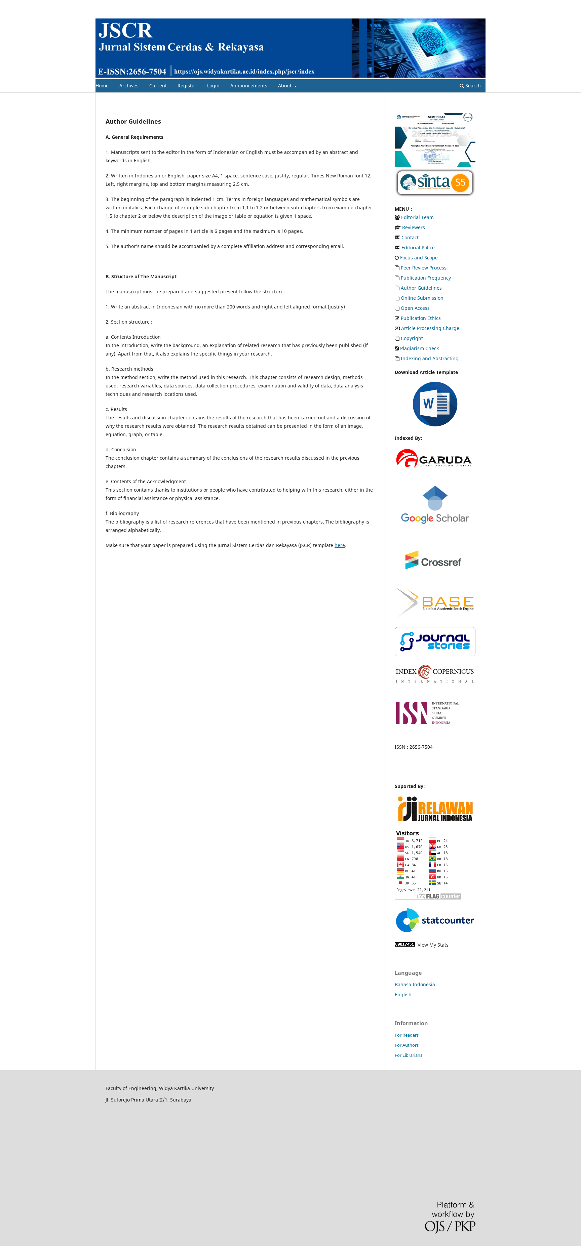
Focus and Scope (419, 257)
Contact (410, 237)
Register (187, 85)
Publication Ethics (421, 318)
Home (102, 85)
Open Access (415, 308)
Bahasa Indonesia (415, 984)
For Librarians (408, 1055)
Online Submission (422, 298)
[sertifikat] (435, 165)
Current (158, 85)
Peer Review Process (424, 267)
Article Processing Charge (430, 328)
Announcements (248, 85)
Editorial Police (418, 247)
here (340, 545)
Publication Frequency (426, 278)
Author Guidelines (421, 288)
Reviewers (413, 227)
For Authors (407, 1045)
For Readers (407, 1035)
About (285, 85)
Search (472, 85)
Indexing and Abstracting (430, 358)
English (403, 994)
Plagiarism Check (419, 348)
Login (213, 85)
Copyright (412, 338)
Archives (129, 85)
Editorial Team (417, 217)
